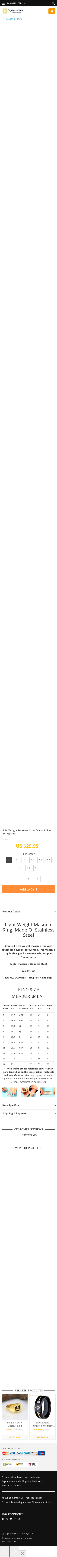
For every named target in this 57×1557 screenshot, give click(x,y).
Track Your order (33, 1497)
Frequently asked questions (16, 1502)
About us (6, 1497)
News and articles (41, 1502)
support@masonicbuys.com (19, 1533)
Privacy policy (9, 1476)
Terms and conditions (28, 1476)
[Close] (22, 1554)
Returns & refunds (11, 1485)
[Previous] (5, 1551)
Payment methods (11, 1481)
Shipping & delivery (32, 1481)
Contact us (17, 1497)
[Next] (14, 1551)
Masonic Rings (14, 18)
